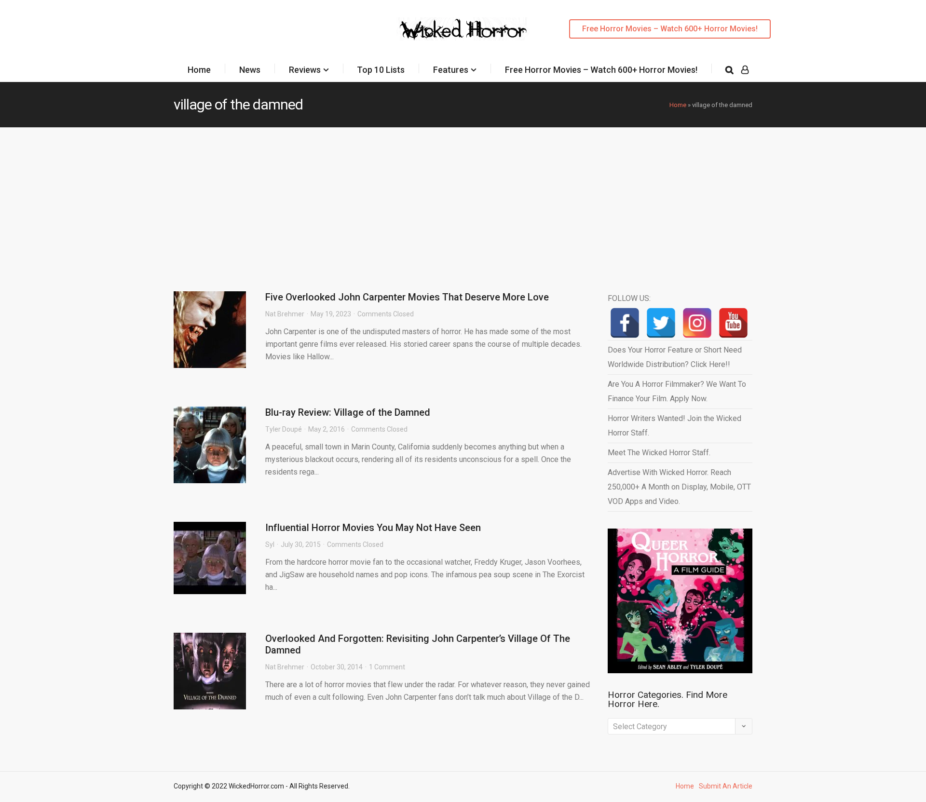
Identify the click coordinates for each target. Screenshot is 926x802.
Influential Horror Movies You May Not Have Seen (373, 527)
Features (450, 70)
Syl (269, 544)
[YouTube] (733, 323)
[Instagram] (697, 323)
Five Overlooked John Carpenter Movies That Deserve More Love (407, 297)
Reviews (305, 70)
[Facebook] (625, 323)
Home (199, 70)
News (249, 70)
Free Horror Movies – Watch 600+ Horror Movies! (670, 28)
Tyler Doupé (283, 429)
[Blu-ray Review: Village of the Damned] (210, 445)
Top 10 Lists (381, 70)
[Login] (744, 70)
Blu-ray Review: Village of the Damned (347, 412)
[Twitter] (661, 323)
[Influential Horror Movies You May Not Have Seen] (210, 558)
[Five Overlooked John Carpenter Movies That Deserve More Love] (210, 329)
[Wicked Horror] (463, 28)
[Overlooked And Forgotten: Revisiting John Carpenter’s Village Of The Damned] (210, 671)
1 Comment (387, 667)
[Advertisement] (463, 199)
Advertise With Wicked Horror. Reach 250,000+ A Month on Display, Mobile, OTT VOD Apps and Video (679, 487)
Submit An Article (725, 786)
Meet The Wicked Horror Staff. (659, 452)
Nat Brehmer (284, 314)
